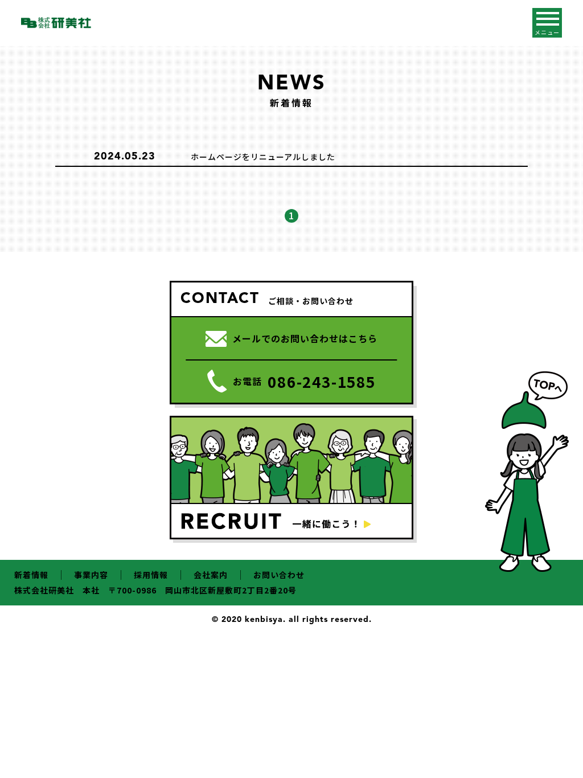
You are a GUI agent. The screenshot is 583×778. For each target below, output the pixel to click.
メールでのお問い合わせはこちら (304, 338)
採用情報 (151, 575)
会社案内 (211, 575)
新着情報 (31, 575)
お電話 (304, 381)
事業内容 (91, 575)
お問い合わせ (279, 575)
